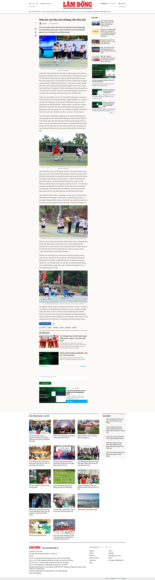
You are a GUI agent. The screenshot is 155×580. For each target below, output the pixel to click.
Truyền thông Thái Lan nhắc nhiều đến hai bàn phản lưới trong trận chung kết (115, 429)
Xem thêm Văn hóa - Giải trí (39, 416)
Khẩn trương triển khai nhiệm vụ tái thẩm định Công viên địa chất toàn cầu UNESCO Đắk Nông (39, 512)
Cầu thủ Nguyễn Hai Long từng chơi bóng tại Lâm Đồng (114, 420)
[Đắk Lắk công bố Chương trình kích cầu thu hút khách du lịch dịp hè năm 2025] (96, 58)
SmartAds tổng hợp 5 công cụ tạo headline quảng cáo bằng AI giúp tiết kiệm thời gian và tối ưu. (75, 397)
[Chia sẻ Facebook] (35, 29)
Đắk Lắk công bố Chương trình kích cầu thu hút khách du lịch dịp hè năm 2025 (108, 59)
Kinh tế (48, 11)
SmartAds (44, 366)
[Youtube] (106, 547)
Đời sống (53, 11)
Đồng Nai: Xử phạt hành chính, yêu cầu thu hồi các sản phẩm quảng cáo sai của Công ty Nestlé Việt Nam (108, 33)
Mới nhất (33, 11)
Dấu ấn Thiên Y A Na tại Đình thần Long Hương (87, 436)
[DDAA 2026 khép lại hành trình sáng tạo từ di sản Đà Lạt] (64, 427)
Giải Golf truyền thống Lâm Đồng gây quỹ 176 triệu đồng (62, 486)
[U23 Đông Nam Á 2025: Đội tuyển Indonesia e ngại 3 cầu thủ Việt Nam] (49, 341)
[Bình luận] (35, 32)
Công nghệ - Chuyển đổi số (100, 11)
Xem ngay (83, 366)
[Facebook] (110, 547)
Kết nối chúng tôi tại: (94, 547)
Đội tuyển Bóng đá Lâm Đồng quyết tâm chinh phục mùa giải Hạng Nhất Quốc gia (63, 463)
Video (108, 11)
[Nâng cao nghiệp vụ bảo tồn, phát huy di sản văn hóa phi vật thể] (88, 476)
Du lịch (84, 11)
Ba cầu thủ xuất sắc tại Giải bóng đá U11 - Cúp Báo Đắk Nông (108, 41)
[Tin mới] (34, 4)
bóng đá (49, 327)
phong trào (67, 327)
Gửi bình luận (45, 383)
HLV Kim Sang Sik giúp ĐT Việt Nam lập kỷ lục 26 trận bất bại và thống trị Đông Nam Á (63, 537)
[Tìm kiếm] (36, 3)
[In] (53, 323)
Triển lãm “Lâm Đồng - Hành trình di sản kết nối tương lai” (64, 510)
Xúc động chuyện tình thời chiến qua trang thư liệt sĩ (115, 437)
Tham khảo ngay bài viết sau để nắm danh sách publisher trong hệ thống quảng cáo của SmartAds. (72, 358)
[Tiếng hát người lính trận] (40, 526)
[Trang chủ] (30, 12)
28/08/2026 (45, 3)
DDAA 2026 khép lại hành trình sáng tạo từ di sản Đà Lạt (64, 436)
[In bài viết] (35, 35)
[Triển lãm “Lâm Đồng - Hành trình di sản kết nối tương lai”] (64, 500)
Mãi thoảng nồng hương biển (87, 509)
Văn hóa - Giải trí (77, 11)
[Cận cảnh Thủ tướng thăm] (96, 22)
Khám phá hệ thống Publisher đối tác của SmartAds (74, 354)
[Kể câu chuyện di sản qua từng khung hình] (40, 476)
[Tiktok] (102, 547)
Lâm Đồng (55, 327)
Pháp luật (58, 11)
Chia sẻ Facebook (45, 323)
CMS (113, 578)
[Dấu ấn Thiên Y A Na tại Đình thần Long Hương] (88, 427)
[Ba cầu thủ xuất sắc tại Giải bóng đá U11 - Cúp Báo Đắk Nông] (96, 42)
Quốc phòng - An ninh (67, 11)
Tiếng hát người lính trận (37, 535)
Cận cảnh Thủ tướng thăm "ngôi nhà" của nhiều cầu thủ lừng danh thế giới (107, 23)
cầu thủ (43, 327)
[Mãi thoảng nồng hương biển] (88, 500)
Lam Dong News (122, 6)
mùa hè (61, 327)
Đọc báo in (33, 6)
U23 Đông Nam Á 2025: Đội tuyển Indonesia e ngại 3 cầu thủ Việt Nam (73, 338)
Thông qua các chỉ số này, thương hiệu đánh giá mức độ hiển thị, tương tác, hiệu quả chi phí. (103, 96)
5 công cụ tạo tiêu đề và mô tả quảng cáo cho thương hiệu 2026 (76, 392)
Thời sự (44, 11)
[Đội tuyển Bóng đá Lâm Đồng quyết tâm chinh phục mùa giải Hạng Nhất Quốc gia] (64, 452)
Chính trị (39, 11)
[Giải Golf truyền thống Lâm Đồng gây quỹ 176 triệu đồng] (64, 476)
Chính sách (90, 11)
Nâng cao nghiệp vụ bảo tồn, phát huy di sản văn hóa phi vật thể (88, 487)
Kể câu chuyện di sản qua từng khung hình (39, 486)
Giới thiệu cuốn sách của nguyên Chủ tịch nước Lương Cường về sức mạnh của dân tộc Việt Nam (39, 438)
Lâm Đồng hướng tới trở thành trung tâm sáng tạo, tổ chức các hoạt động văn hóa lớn (39, 463)
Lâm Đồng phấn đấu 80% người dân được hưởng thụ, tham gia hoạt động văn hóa (88, 463)
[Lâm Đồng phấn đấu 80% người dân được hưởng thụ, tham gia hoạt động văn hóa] (88, 452)
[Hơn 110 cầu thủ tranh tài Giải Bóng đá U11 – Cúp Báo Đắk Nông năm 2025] (96, 49)
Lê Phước (44, 23)
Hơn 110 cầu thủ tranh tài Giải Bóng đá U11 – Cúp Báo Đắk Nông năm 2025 (108, 50)
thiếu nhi (74, 327)
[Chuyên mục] (30, 4)
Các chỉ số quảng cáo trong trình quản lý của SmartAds (109, 91)
